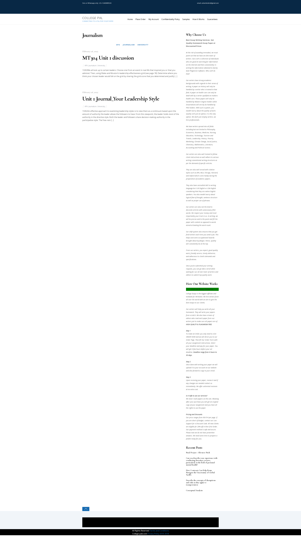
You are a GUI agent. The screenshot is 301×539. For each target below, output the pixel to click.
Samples (186, 19)
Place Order (140, 19)
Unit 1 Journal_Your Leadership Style (120, 98)
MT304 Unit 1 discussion (108, 57)
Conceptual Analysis (194, 490)
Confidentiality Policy (170, 19)
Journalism (129, 45)
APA (118, 45)
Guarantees (212, 19)
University (142, 45)
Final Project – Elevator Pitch (198, 453)
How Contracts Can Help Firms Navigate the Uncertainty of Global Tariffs (200, 472)
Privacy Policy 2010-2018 (158, 533)
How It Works (198, 19)
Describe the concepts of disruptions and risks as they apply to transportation (201, 482)
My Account (154, 19)
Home (130, 19)
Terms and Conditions (159, 530)
